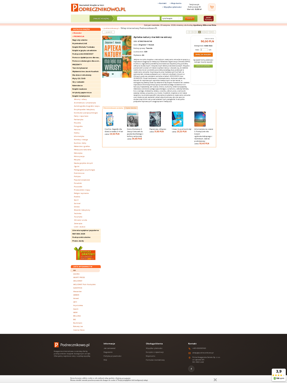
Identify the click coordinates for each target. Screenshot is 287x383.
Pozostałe (78, 186)
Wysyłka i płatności (154, 348)
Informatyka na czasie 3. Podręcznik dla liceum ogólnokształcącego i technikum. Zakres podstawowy (203, 136)
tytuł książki (167, 18)
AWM (75, 312)
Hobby (77, 133)
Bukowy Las (78, 326)
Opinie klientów (131, 108)
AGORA (76, 274)
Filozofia (77, 123)
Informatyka (79, 136)
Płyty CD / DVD (79, 78)
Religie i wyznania (81, 193)
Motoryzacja (79, 156)
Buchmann (77, 323)
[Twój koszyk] (212, 7)
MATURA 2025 (78, 234)
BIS (74, 319)
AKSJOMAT (77, 281)
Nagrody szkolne (80, 40)
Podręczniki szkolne (81, 237)
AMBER (76, 295)
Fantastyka (78, 119)
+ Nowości (76, 33)
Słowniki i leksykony (82, 210)
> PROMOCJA (78, 36)
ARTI (75, 302)
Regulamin (108, 352)
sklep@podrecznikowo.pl (203, 353)
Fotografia (78, 126)
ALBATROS (77, 288)
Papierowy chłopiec (157, 130)
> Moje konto (175, 3)
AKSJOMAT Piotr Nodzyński (84, 284)
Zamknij (215, 379)
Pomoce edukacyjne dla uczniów (86, 61)
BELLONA (77, 316)
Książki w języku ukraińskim (84, 50)
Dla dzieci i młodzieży (81, 75)
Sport (76, 200)
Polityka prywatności (112, 356)
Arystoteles (78, 305)
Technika (77, 213)
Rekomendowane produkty (113, 108)
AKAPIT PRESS (79, 277)
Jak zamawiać (110, 348)
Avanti (75, 309)
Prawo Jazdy (78, 241)
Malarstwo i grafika (82, 146)
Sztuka (77, 207)
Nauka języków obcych (83, 163)
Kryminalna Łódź (79, 43)
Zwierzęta (78, 223)
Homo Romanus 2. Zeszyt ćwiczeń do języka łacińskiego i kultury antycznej (135, 134)
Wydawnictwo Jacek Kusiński (85, 71)
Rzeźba (77, 196)
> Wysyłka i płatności (171, 7)
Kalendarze (77, 85)
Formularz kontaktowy (155, 360)
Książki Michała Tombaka (83, 47)
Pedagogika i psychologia (84, 170)
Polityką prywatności (123, 378)
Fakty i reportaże (81, 116)
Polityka (77, 176)
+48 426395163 (199, 348)
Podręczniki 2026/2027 (82, 54)
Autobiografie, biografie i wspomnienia (87, 106)
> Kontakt (162, 3)
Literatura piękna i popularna (85, 230)
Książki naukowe (79, 89)
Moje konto (150, 356)
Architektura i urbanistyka (85, 103)
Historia (77, 129)
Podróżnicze (79, 173)
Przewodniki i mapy (82, 190)
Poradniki (78, 183)
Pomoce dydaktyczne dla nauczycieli (86, 57)
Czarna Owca (78, 330)
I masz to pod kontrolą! (181, 130)
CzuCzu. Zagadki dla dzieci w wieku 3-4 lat (114, 131)
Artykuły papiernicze (82, 92)
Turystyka (78, 217)
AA (74, 270)
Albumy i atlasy (80, 99)
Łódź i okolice (79, 227)
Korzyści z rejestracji (155, 352)
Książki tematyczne (81, 96)
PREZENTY (77, 64)
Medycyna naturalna (82, 149)
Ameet (76, 298)
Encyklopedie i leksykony (84, 109)
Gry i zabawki (78, 82)
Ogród (76, 166)
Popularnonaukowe (82, 180)
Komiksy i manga (81, 139)
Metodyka (78, 153)
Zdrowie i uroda (80, 220)
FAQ (105, 360)
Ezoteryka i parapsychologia (86, 113)
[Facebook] (191, 369)
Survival (77, 203)
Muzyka (77, 159)
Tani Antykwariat (80, 68)
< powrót (108, 32)
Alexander (77, 291)
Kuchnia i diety (80, 143)
